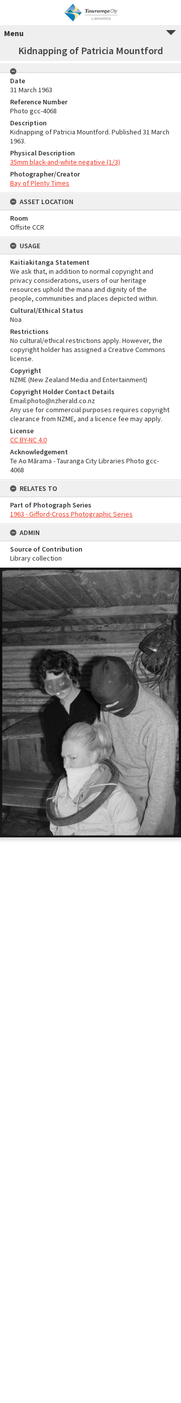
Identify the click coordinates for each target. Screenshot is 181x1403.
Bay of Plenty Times (39, 183)
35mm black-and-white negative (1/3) (65, 161)
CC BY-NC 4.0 (28, 439)
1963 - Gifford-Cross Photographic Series (71, 513)
